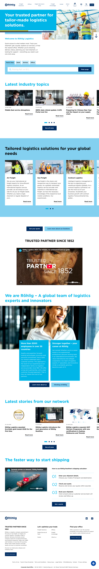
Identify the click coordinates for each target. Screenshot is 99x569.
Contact (75, 562)
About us (67, 4)
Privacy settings (82, 562)
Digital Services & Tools (39, 4)
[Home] (10, 5)
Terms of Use (15, 562)
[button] (75, 5)
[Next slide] (93, 107)
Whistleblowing (67, 562)
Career (61, 4)
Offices (29, 4)
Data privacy (50, 562)
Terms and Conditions (40, 562)
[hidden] (96, 36)
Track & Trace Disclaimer (26, 562)
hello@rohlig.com (48, 567)
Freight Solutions (21, 4)
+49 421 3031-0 (38, 567)
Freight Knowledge (53, 4)
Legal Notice (58, 562)
